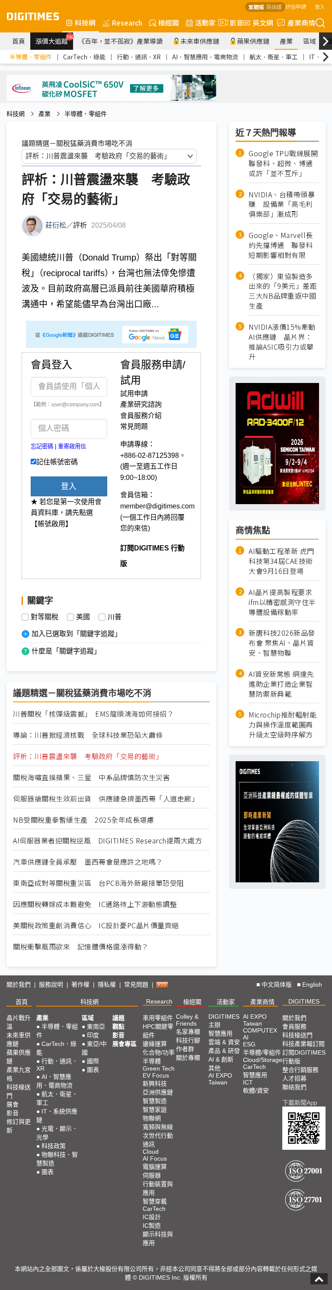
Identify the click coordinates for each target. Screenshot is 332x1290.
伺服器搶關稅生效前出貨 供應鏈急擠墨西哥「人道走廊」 (105, 799)
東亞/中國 (94, 1048)
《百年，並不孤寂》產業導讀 (120, 40)
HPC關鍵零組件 (158, 1031)
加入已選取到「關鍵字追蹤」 (76, 633)
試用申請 (134, 393)
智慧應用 (220, 1033)
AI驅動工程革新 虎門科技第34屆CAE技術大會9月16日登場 (281, 561)
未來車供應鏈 (199, 40)
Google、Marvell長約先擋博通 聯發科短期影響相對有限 (281, 245)
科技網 (85, 22)
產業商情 (301, 22)
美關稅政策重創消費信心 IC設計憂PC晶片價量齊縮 (96, 925)
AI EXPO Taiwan (220, 1079)
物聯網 (152, 1118)
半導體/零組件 (262, 1052)
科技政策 (54, 1145)
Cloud (151, 1151)
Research (127, 22)
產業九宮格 (18, 1074)
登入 (320, 6)
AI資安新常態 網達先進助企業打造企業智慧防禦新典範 (281, 684)
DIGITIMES (303, 1001)
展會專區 (124, 1043)
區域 (309, 40)
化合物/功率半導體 (159, 1057)
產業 (286, 40)
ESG (249, 1044)
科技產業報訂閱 (303, 1043)
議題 (118, 1017)
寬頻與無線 (158, 1126)
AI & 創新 (220, 1059)
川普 (114, 617)
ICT (248, 1082)
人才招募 (294, 1078)
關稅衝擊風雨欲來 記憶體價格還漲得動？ (81, 947)
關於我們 (18, 984)
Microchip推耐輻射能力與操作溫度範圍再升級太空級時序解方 (282, 725)
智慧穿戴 (155, 1201)
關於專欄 (188, 1057)
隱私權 (107, 984)
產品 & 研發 (224, 1050)
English (312, 984)
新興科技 (155, 1083)
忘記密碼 (42, 446)
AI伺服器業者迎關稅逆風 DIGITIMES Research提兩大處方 (107, 841)
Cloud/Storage (262, 1059)
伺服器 (152, 1175)
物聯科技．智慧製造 (57, 1159)
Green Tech (159, 1068)
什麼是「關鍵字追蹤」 (66, 651)
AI (246, 1037)
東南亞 (96, 1026)
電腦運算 (155, 1166)
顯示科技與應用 (158, 1238)
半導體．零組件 (31, 56)
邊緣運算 (155, 1043)
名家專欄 (188, 1031)
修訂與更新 (18, 1126)
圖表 (48, 1171)
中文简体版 (277, 984)
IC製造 (152, 1225)
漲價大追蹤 (54, 40)
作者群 (185, 1049)
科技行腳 (188, 1040)
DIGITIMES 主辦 (223, 1020)
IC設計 (152, 1216)
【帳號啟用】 (51, 524)
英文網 (262, 22)
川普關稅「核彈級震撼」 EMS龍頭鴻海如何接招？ (93, 714)
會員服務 (294, 1026)
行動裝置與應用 (158, 1188)
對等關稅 (44, 617)
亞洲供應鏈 (158, 1092)
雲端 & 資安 (224, 1042)
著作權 (80, 984)
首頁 (18, 40)
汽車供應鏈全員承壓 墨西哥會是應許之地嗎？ (88, 862)
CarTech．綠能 (84, 56)
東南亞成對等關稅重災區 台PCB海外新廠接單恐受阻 (98, 883)
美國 (83, 617)
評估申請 (295, 6)
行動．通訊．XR (139, 56)
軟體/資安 (256, 1090)
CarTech (154, 1208)
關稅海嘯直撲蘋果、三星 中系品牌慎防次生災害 (91, 777)
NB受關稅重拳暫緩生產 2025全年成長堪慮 (83, 820)
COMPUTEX (260, 1030)
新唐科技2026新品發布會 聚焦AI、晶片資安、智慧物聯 (282, 643)
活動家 (205, 22)
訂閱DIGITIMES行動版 (304, 1057)
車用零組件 (158, 1017)
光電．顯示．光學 (57, 1133)
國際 (93, 1061)
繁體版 (256, 6)
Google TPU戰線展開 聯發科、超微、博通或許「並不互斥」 (284, 163)
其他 (214, 1068)
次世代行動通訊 (158, 1140)
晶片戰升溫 (18, 1022)
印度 (93, 1035)
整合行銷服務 (300, 1069)
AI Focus (155, 1158)
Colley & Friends (187, 1020)
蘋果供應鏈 (253, 40)
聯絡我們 (294, 1087)
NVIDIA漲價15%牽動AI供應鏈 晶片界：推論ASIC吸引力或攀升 (282, 341)
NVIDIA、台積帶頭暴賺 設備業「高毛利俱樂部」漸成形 (282, 204)
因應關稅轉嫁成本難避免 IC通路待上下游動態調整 (95, 904)
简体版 (274, 6)
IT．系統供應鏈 (56, 1115)
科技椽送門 (18, 1091)
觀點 (118, 1026)
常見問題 (134, 426)
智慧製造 (155, 1100)
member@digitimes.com (157, 506)
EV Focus (156, 1075)
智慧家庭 (155, 1109)
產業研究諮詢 (141, 404)
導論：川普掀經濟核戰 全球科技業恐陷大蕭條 (88, 735)
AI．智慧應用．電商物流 (205, 56)
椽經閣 (168, 22)
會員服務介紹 (141, 415)
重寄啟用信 (72, 446)
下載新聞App (299, 1102)
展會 (12, 1104)
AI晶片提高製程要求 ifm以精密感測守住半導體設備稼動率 (282, 602)
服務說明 (51, 984)
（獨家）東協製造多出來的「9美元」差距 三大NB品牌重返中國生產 (284, 291)
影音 (233, 22)
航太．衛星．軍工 (273, 56)
